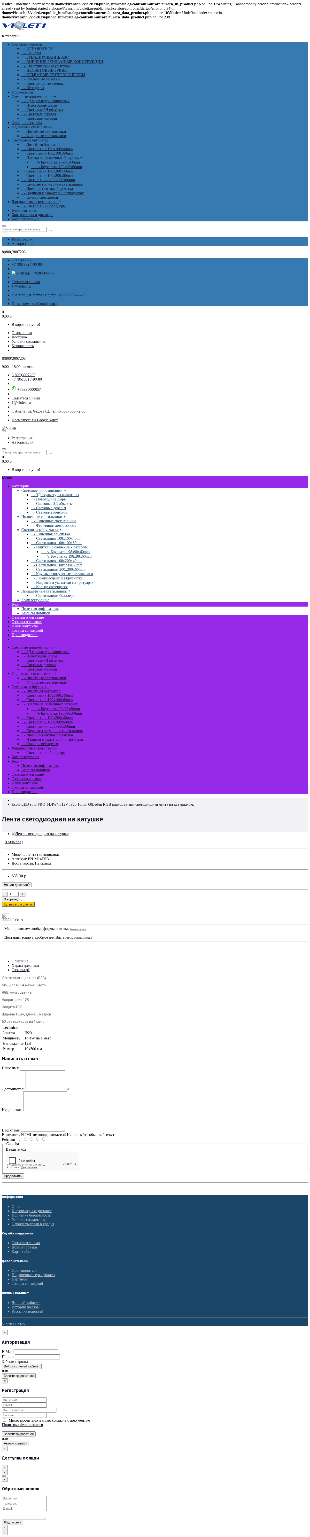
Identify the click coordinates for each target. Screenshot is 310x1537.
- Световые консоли (39, 118)
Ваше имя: (10, 1068)
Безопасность (23, 346)
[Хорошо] (28, 1139)
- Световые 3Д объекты (42, 110)
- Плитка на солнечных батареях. (50, 158)
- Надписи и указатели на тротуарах (52, 193)
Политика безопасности (31, 1215)
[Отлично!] (22, 1139)
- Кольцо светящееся (39, 197)
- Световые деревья (38, 114)
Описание (20, 961)
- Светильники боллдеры (43, 206)
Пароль (8, 1357)
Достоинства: (13, 1089)
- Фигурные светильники (43, 136)
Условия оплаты (78, 929)
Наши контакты (25, 626)
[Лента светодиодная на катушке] (40, 834)
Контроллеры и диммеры (32, 215)
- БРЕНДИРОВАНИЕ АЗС (45, 57)
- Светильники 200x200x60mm (48, 180)
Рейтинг (9, 1139)
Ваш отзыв (11, 1130)
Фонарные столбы (27, 123)
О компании (22, 333)
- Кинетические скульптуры (45, 66)
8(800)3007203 (23, 260)
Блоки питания (24, 210)
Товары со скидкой (27, 630)
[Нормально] (34, 1139)
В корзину (11, 899)
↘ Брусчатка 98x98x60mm (55, 162)
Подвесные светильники (33, 127)
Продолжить (13, 1176)
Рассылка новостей (27, 1311)
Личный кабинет (26, 1303)
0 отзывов (13, 842)
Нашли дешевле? (17, 885)
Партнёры (20, 1279)
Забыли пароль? (15, 1361)
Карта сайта (21, 1251)
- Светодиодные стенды (42, 83)
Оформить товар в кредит (33, 1224)
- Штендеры (32, 88)
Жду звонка (12, 1522)
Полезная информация (40, 609)
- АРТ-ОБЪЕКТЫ (37, 49)
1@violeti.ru (21, 286)
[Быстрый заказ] (23, 900)
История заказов (25, 1307)
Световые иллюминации (33, 96)
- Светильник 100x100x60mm (47, 153)
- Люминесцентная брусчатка (47, 189)
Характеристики (25, 965)
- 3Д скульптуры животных (45, 101)
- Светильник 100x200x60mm (47, 175)
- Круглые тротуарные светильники (52, 184)
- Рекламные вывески (40, 79)
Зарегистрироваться (19, 1376)
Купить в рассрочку (18, 904)
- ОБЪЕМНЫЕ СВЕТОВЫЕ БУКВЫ (53, 75)
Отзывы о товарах (27, 622)
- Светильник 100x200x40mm (47, 171)
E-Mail (7, 1352)
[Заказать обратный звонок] (4, 1476)
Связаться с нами (26, 282)
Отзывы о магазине (28, 617)
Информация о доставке (32, 1211)
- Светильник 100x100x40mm (47, 149)
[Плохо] (40, 1139)
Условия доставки (83, 937)
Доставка (19, 337)
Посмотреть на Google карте (35, 304)
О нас (16, 1206)
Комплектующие (25, 219)
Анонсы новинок (35, 613)
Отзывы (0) (21, 970)
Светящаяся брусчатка (30, 140)
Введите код (16, 1149)
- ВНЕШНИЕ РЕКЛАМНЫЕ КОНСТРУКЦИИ (62, 62)
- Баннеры (31, 53)
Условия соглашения (29, 341)
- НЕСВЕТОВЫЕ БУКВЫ (44, 70)
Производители (25, 635)
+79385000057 (42, 273)
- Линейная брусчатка (40, 144)
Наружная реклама (28, 44)
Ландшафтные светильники (35, 202)
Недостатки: (12, 1110)
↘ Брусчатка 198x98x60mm (56, 167)
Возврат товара (24, 1247)
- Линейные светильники (43, 131)
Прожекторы (22, 92)
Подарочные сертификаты (33, 1275)
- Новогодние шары (39, 105)
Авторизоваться (15, 1443)
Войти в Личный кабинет (22, 1366)
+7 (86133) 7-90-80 (27, 264)
